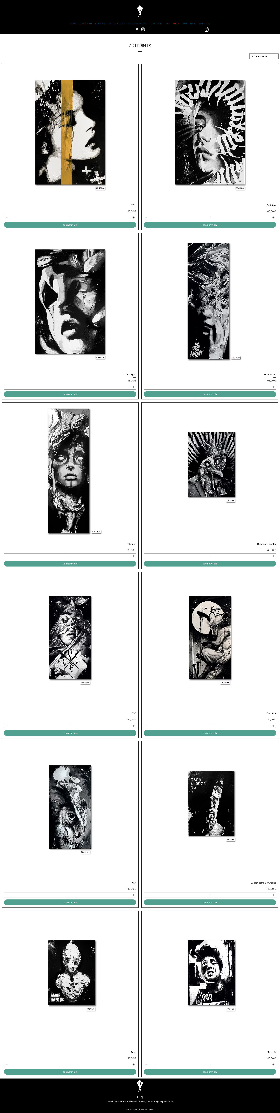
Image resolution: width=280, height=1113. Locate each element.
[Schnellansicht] (70, 132)
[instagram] (143, 29)
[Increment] (134, 217)
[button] (207, 29)
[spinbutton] (70, 217)
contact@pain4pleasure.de (160, 1101)
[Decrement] (6, 217)
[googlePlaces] (137, 29)
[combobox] (264, 56)
